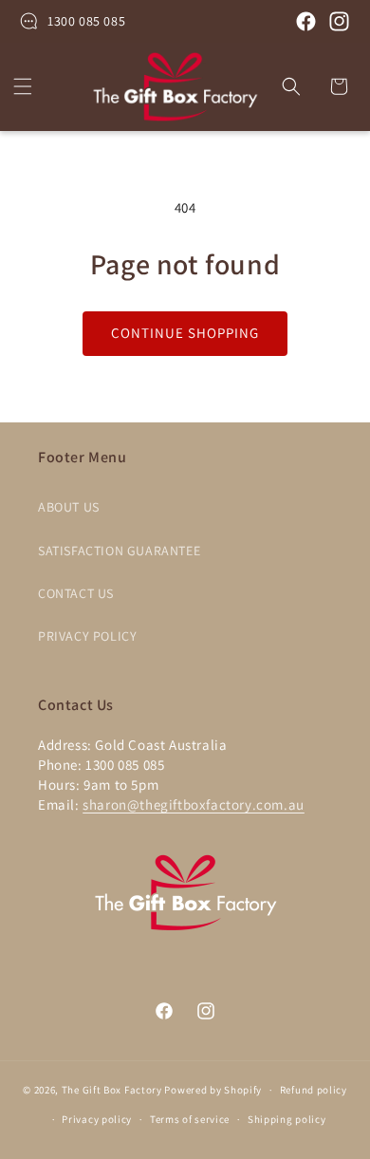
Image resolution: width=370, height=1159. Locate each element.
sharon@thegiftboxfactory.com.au (194, 804)
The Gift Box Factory (112, 1089)
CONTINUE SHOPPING (185, 333)
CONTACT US (76, 593)
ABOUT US (69, 506)
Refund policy (313, 1089)
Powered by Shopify (213, 1089)
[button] (23, 86)
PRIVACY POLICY (87, 636)
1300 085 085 (86, 20)
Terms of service (190, 1119)
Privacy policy (97, 1119)
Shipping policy (287, 1119)
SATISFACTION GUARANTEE (119, 550)
